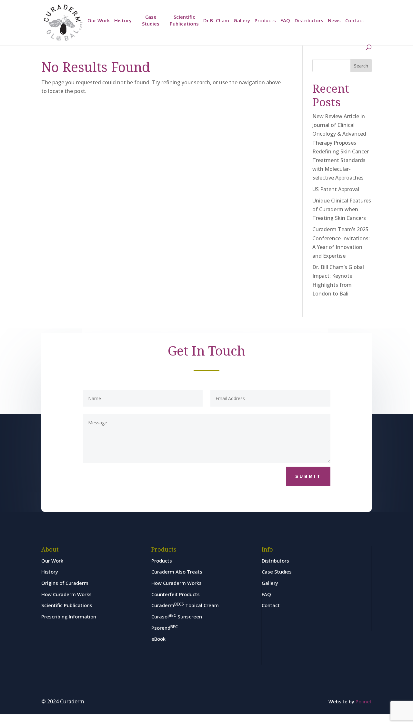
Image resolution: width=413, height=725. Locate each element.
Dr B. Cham (216, 20)
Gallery (242, 20)
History (123, 20)
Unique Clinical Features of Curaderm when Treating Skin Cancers (341, 209)
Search (361, 66)
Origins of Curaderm (64, 583)
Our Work (98, 20)
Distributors (309, 20)
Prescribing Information (68, 616)
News (334, 20)
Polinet (364, 701)
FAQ (285, 20)
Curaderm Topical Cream (185, 605)
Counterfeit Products (175, 594)
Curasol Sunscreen (176, 616)
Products (265, 20)
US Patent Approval (335, 189)
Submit (308, 476)
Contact (354, 20)
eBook (158, 639)
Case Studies (150, 20)
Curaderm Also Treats (176, 571)
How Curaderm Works (66, 594)
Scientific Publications (184, 20)
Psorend (164, 628)
